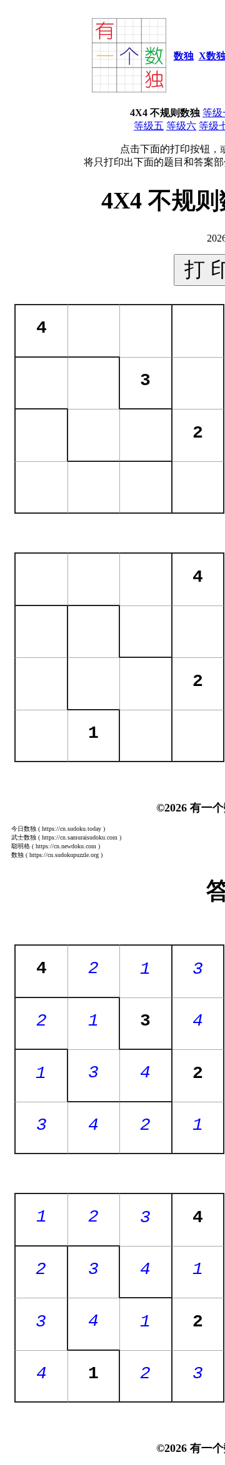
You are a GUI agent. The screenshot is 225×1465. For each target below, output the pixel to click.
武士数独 (23, 837)
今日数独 (23, 828)
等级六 (181, 125)
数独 (184, 56)
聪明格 (20, 846)
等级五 (149, 125)
